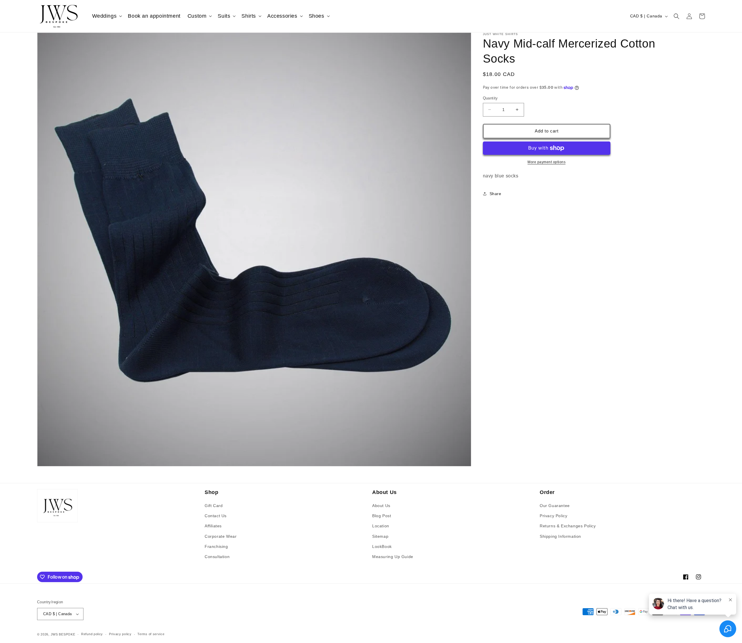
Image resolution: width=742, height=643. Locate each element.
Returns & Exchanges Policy (568, 526)
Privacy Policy (553, 515)
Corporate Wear (221, 536)
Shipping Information (560, 536)
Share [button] (495, 193)
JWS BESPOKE (63, 634)
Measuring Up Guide (392, 556)
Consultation (217, 556)
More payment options (546, 162)
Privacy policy (120, 634)
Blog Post (381, 515)
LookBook (382, 546)
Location (380, 526)
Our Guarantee (555, 505)
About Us (381, 505)
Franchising (216, 546)
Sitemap (380, 536)
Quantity (490, 98)
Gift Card (214, 505)
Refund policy (92, 634)
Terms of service (150, 634)
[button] (107, 16)
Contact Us (216, 515)
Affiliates (213, 526)
